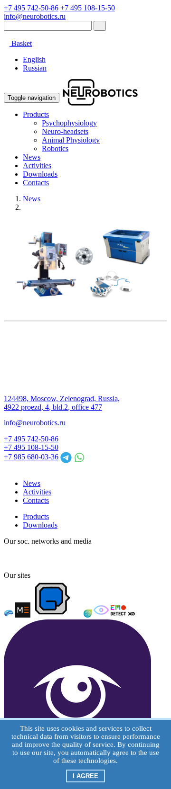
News (31, 157)
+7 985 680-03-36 (31, 457)
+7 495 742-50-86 (31, 8)
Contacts (36, 183)
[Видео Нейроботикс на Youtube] (131, 558)
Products (36, 114)
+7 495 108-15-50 (87, 8)
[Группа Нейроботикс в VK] (28, 558)
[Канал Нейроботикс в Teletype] (45, 558)
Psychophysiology (69, 123)
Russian (35, 68)
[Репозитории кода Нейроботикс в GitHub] (79, 558)
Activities (37, 165)
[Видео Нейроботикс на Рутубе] (114, 558)
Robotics (55, 148)
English (34, 59)
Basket (21, 43)
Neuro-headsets (65, 131)
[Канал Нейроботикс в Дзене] (96, 558)
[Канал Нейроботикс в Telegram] (62, 558)
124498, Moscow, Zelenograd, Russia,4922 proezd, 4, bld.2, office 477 (62, 402)
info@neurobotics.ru (35, 16)
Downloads (40, 174)
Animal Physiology (71, 140)
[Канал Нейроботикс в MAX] (11, 558)
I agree (85, 776)
